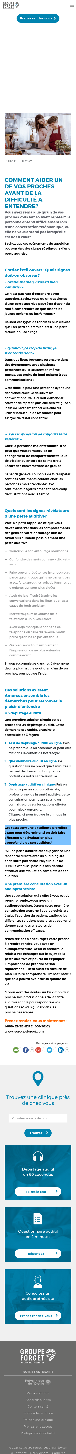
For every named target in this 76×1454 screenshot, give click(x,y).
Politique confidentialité (38, 1433)
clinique (48, 784)
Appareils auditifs (38, 1400)
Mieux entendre (38, 1393)
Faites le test (36, 1192)
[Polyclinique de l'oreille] (38, 1383)
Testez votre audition (38, 1413)
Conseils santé (38, 1406)
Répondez (36, 1254)
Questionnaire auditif (26, 761)
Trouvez (36, 1133)
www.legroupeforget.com (24, 1031)
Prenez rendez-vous (36, 18)
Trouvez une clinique (38, 1420)
